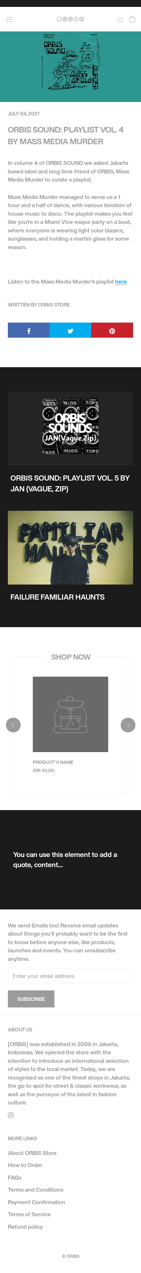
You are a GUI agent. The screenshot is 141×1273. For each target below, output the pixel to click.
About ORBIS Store (32, 1153)
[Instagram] (10, 1114)
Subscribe (31, 999)
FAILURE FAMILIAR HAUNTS (57, 597)
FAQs (14, 1177)
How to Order (25, 1165)
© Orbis (70, 1256)
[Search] (121, 19)
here (121, 281)
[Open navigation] (9, 19)
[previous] (13, 725)
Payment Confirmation (36, 1202)
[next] (127, 725)
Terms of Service (29, 1214)
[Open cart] (132, 19)
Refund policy (25, 1227)
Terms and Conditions (35, 1189)
